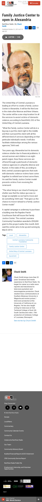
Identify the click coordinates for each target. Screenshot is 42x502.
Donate (35, 3)
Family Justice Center (16, 246)
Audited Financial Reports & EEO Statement (19, 454)
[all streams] (39, 499)
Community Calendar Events (14, 431)
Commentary (8, 426)
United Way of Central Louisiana (20, 251)
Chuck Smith (20, 271)
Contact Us (8, 435)
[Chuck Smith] (7, 275)
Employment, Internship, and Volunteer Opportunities (17, 468)
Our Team (7, 444)
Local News (8, 421)
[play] (3, 499)
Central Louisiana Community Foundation (23, 241)
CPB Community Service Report (15, 458)
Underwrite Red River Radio (13, 440)
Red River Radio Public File (13, 463)
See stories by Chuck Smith (25, 320)
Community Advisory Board (13, 449)
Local (11, 235)
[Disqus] (21, 362)
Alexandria (22, 235)
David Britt (12, 256)
